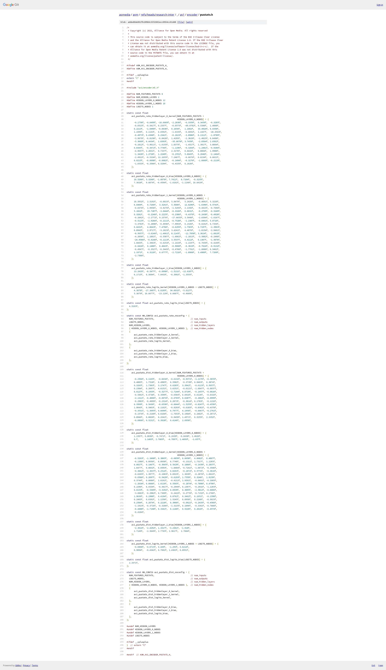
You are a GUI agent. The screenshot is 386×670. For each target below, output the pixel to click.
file (181, 22)
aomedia (124, 14)
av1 (182, 14)
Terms (35, 665)
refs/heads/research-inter (157, 14)
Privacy (26, 665)
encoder (192, 14)
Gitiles (18, 665)
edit (189, 22)
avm (135, 14)
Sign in (380, 4)
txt (373, 665)
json (380, 665)
